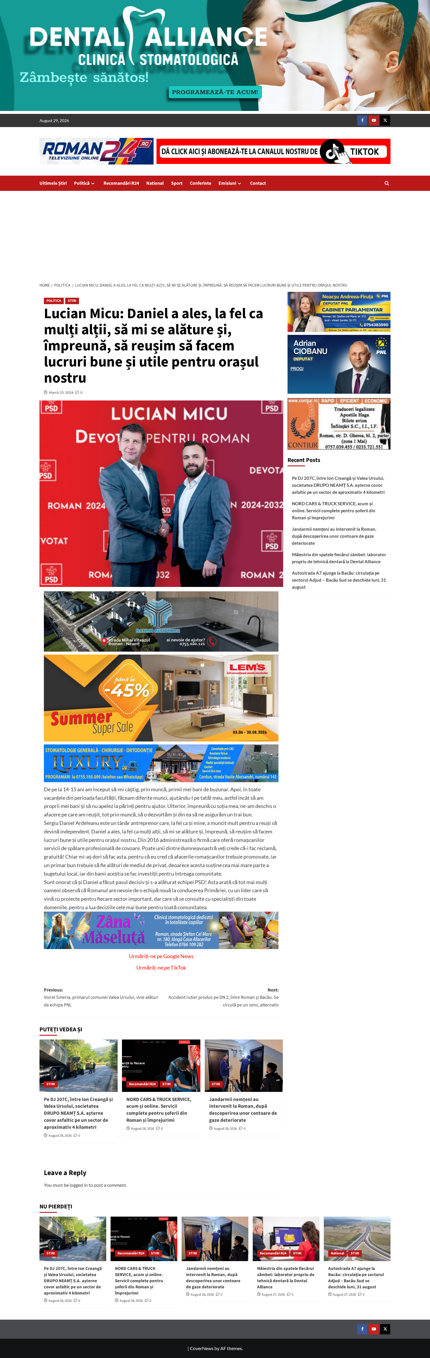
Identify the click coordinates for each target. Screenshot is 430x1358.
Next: (223, 997)
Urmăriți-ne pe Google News (161, 956)
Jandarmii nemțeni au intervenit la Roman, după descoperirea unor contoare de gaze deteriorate (243, 1110)
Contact (258, 183)
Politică (82, 183)
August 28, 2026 (60, 1135)
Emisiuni (227, 183)
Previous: (101, 997)
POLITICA (54, 300)
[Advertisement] (215, 235)
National (155, 183)
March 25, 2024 (61, 392)
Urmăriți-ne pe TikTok (161, 967)
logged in (79, 1185)
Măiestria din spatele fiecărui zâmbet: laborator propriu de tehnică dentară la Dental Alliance (339, 558)
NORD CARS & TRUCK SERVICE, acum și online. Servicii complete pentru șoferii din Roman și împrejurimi (158, 1110)
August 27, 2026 (273, 1294)
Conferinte (200, 183)
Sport (177, 183)
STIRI (72, 300)
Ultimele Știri (53, 183)
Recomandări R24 (121, 183)
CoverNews (202, 1348)
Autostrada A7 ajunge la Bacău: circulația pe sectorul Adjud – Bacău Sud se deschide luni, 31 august (339, 580)
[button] (387, 183)
